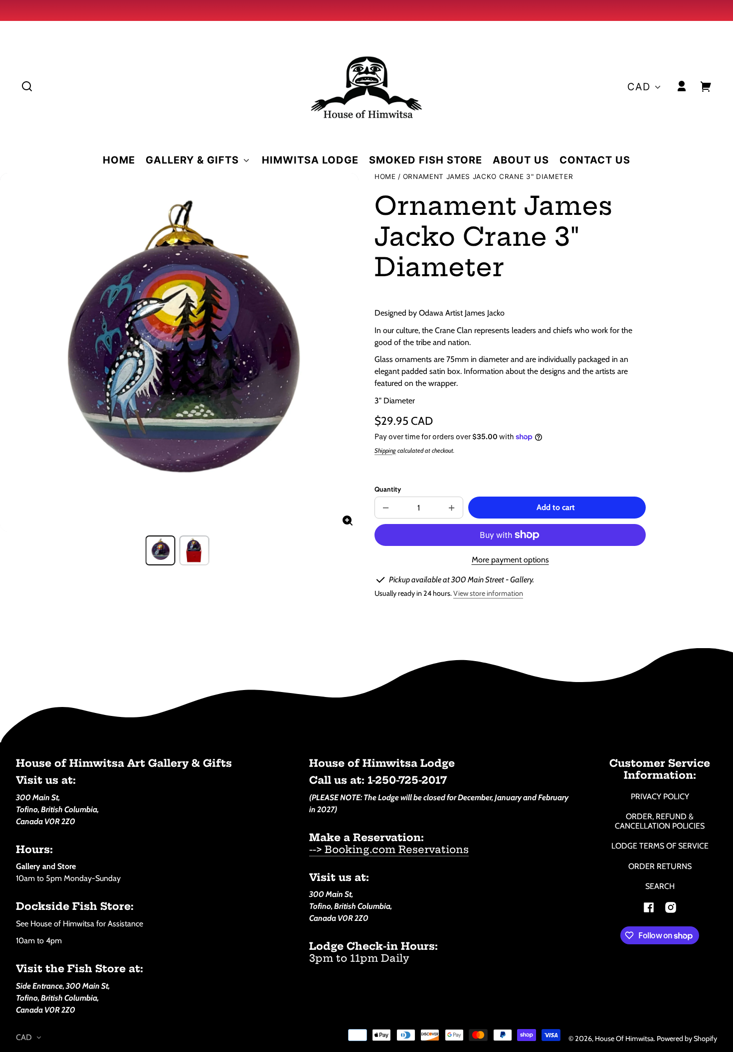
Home (385, 176)
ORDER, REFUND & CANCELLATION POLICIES (660, 821)
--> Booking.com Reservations (389, 849)
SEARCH (660, 886)
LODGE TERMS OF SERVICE (660, 846)
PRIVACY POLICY (660, 796)
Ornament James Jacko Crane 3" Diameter (488, 176)
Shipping (385, 450)
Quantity (387, 489)
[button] (27, 86)
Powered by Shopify (687, 1038)
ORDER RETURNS (660, 866)
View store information (488, 593)
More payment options (510, 559)
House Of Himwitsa (624, 1038)
